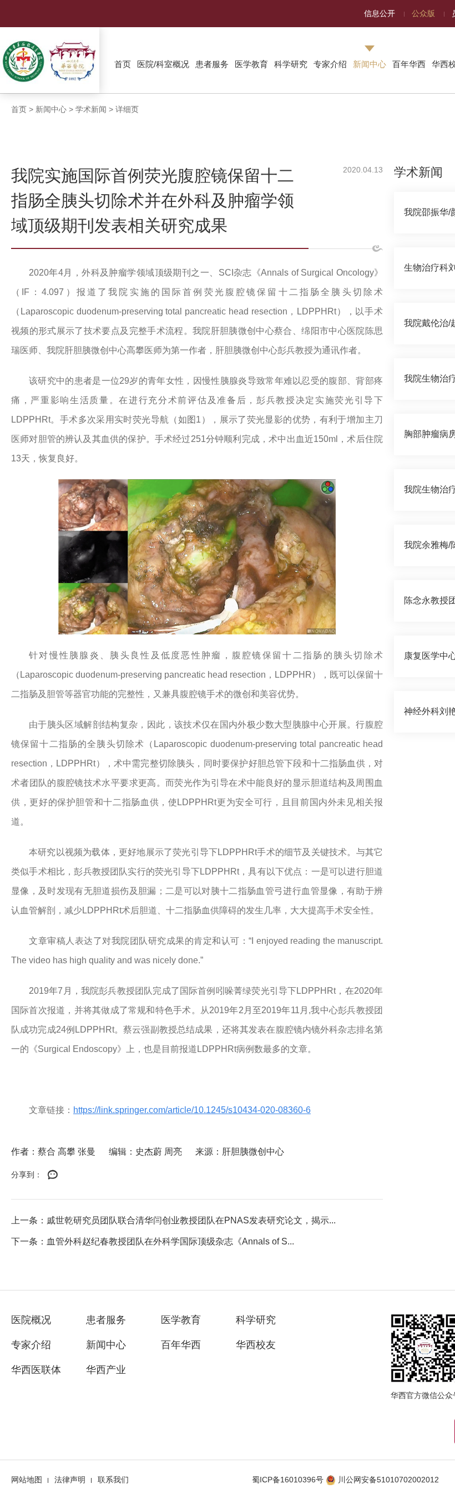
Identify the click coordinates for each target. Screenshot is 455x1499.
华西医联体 (36, 1369)
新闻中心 (369, 64)
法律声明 (69, 1479)
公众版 (423, 13)
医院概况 (31, 1319)
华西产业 (106, 1369)
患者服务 (212, 64)
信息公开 (379, 13)
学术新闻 (91, 109)
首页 (122, 64)
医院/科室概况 (163, 64)
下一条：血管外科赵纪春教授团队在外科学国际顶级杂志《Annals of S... (152, 1241)
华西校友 (256, 1344)
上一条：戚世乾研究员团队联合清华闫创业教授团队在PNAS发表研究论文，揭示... (173, 1220)
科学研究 (290, 64)
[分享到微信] (52, 1175)
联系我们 (113, 1479)
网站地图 (26, 1479)
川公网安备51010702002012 (388, 1479)
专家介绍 (330, 64)
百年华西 (409, 64)
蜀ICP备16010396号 (287, 1479)
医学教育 (251, 64)
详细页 (127, 109)
